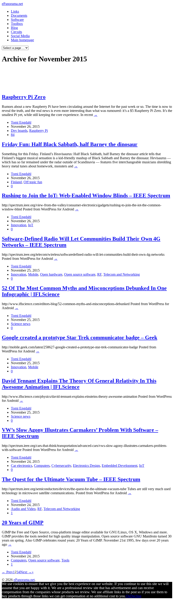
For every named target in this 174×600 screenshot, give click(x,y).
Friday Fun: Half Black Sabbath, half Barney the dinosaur (70, 144)
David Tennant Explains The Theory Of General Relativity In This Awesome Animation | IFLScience (79, 384)
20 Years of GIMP (23, 522)
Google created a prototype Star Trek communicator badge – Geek (79, 337)
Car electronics (21, 465)
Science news (20, 324)
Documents (19, 15)
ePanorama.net (12, 4)
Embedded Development (119, 465)
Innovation (18, 225)
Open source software (79, 274)
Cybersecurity (61, 465)
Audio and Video (23, 509)
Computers (42, 465)
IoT (30, 225)
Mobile (33, 274)
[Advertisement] (87, 78)
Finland (16, 182)
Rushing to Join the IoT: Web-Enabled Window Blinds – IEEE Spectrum (86, 195)
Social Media (20, 36)
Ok (128, 596)
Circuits (16, 32)
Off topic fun (33, 182)
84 (12, 135)
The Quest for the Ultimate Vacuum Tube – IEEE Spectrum (71, 479)
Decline (135, 596)
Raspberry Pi (38, 131)
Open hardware (51, 274)
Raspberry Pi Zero (24, 97)
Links (15, 11)
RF (99, 274)
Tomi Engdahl (21, 122)
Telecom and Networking (121, 274)
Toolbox (17, 24)
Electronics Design (86, 465)
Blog (14, 28)
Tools (65, 560)
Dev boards (19, 131)
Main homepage (22, 40)
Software (17, 20)
